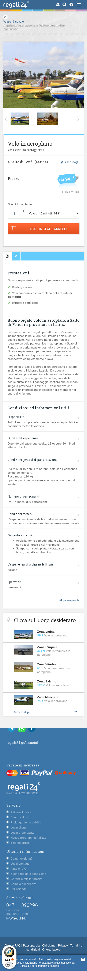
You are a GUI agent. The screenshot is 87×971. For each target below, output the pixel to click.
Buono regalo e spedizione (28, 873)
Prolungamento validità (26, 822)
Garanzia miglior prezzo (26, 878)
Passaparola (31, 945)
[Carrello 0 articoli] (71, 4)
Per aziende (19, 889)
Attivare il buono (21, 812)
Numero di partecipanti (23, 496)
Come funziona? (22, 858)
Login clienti (18, 827)
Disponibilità (16, 417)
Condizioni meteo (20, 514)
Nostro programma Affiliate (28, 837)
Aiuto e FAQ (19, 868)
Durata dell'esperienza (23, 438)
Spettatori (14, 582)
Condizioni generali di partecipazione (32, 460)
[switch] (9, 965)
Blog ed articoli (20, 842)
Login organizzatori (23, 832)
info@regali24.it (16, 918)
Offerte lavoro (51, 949)
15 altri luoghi (71, 162)
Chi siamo (49, 945)
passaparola (70, 600)
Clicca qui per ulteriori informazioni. (40, 965)
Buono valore (19, 817)
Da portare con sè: (20, 535)
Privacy (63, 945)
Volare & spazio (13, 21)
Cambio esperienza (24, 884)
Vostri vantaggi (20, 863)
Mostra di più (22, 712)
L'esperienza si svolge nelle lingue (30, 564)
